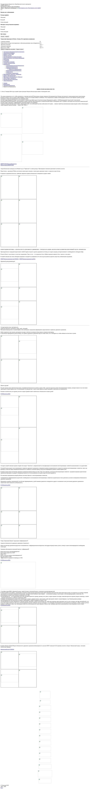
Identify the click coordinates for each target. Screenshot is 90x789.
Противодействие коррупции (10, 79)
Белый (2, 36)
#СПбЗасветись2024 (5, 393)
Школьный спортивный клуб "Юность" (12, 76)
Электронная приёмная (9, 53)
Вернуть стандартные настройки (8, 49)
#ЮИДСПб (3, 163)
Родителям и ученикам (8, 61)
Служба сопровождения (9, 63)
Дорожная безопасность (12, 68)
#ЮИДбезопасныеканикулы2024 (27, 259)
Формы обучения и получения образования (13, 58)
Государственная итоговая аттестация (12, 56)
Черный (7, 36)
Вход (2, 787)
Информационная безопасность (13, 70)
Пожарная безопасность (12, 66)
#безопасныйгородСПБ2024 (7, 649)
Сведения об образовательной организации (13, 51)
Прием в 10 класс (7, 55)
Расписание (6, 59)
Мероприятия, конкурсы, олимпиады (12, 74)
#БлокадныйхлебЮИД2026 (7, 165)
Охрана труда (9, 71)
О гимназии (6, 60)
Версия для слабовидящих (11, 8)
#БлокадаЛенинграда (11, 163)
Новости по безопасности (15, 69)
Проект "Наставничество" (9, 75)
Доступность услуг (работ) (34, 8)
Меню (2, 8)
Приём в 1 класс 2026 (8, 54)
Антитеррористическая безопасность (15, 65)
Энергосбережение (8, 80)
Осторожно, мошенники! (12, 73)
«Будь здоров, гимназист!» (9, 78)
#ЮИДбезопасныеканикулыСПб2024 (10, 259)
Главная (5, 83)
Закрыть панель (19, 49)
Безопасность (6, 64)
